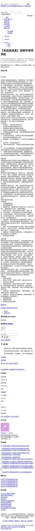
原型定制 (7, 21)
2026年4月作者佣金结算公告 (9, 484)
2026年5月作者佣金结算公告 (9, 483)
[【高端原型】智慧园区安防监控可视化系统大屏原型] (17, 463)
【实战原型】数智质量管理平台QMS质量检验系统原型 (18, 472)
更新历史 (7, 313)
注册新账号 (7, 340)
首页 (7, 17)
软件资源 (7, 24)
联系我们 (10, 33)
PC (10, 416)
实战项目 (3, 6)
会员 (6, 42)
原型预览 (9, 308)
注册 (8, 46)
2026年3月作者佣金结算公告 (9, 486)
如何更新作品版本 (6, 504)
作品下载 (8, 19)
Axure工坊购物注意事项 (8, 493)
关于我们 (3, 509)
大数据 (26, 6)
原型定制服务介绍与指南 (8, 508)
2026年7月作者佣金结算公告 (9, 479)
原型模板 (13, 6)
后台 (13, 416)
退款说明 (3, 499)
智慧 (29, 6)
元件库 (8, 6)
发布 (7, 36)
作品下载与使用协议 (12, 363)
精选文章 (7, 22)
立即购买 (3, 308)
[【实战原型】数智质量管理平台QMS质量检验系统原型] (17, 469)
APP (22, 6)
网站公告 (7, 28)
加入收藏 (10, 31)
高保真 (19, 6)
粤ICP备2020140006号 (11, 527)
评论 (6, 311)
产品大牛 (3, 433)
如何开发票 (4, 497)
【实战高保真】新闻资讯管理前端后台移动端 (15, 448)
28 (9, 439)
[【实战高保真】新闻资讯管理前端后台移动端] (15, 446)
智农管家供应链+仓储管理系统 (11, 457)
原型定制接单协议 (6, 502)
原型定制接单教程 (6, 506)
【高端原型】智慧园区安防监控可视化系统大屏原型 (17, 466)
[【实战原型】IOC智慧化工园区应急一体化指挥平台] (17, 459)
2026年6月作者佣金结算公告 (9, 481)
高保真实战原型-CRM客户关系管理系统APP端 (15, 453)
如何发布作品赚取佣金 (7, 500)
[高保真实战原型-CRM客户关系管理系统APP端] (15, 450)
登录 (8, 44)
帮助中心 (17, 521)
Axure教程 (7, 26)
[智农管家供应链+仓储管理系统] (10, 454)
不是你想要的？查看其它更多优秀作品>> (13, 369)
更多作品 (15, 308)
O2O (2, 416)
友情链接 (30, 521)
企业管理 (6, 416)
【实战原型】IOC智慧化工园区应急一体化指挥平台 (17, 461)
